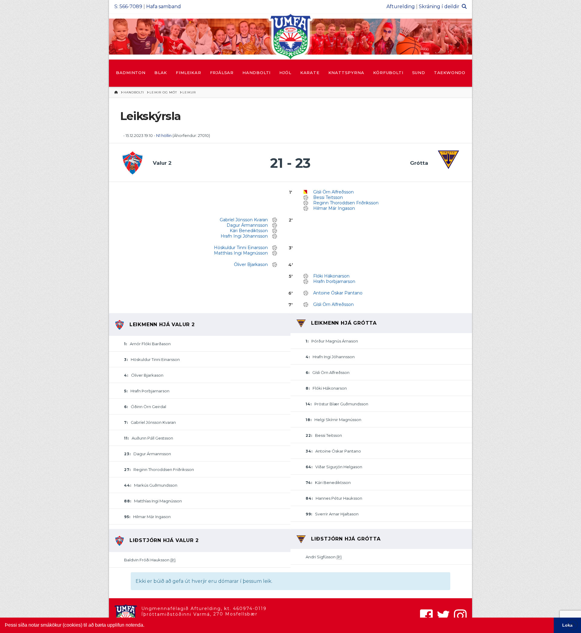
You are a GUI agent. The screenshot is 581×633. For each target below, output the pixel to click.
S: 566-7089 (128, 6)
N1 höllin (164, 135)
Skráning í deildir (439, 6)
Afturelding (400, 6)
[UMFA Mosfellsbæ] (290, 36)
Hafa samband (163, 6)
